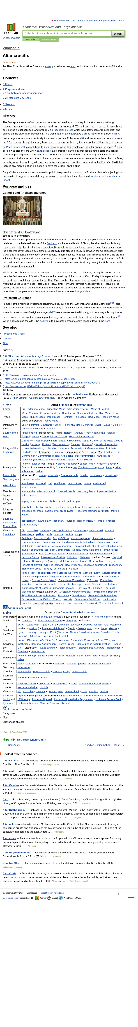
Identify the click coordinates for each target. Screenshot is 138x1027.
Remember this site (65, 20)
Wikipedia (31, 39)
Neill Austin (14, 744)
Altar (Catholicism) (14, 809)
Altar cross (9, 838)
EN (120, 20)
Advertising (59, 893)
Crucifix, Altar (11, 863)
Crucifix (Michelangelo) (17, 852)
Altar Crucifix (11, 760)
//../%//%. (45, 386)
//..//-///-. (40, 378)
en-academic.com (11, 38)
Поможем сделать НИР (31, 739)
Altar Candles (11, 785)
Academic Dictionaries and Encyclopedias (52, 27)
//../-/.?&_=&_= (52, 382)
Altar (5, 799)
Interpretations (49, 39)
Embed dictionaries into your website (97, 20)
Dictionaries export (11, 898)
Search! (118, 33)
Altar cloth (9, 771)
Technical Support (45, 893)
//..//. (30, 375)
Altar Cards (9, 873)
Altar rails (8, 824)
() (49, 455)
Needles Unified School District (102, 744)
